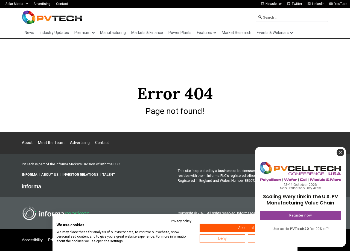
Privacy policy (181, 221)
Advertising (42, 4)
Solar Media (14, 4)
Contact (62, 4)
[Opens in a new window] (31, 186)
